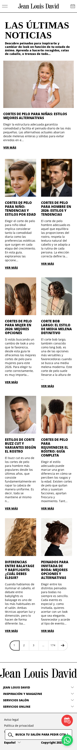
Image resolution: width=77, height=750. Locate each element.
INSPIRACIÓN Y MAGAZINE (22, 694)
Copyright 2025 (52, 742)
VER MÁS (9, 147)
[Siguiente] (63, 645)
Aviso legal (11, 720)
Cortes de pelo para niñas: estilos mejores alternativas (35, 116)
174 (53, 645)
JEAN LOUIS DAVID (16, 687)
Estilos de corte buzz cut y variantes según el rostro (20, 445)
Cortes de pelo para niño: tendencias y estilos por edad (20, 208)
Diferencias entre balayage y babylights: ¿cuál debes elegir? (19, 570)
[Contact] (73, 6)
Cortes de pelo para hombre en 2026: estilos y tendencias (56, 208)
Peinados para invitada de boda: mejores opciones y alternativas (54, 570)
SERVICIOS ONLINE (16, 707)
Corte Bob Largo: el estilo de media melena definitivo (56, 327)
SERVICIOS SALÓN (16, 700)
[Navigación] (5, 6)
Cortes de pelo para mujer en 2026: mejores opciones (18, 327)
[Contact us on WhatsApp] (67, 740)
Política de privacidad (19, 726)
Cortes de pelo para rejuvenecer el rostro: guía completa (54, 447)
